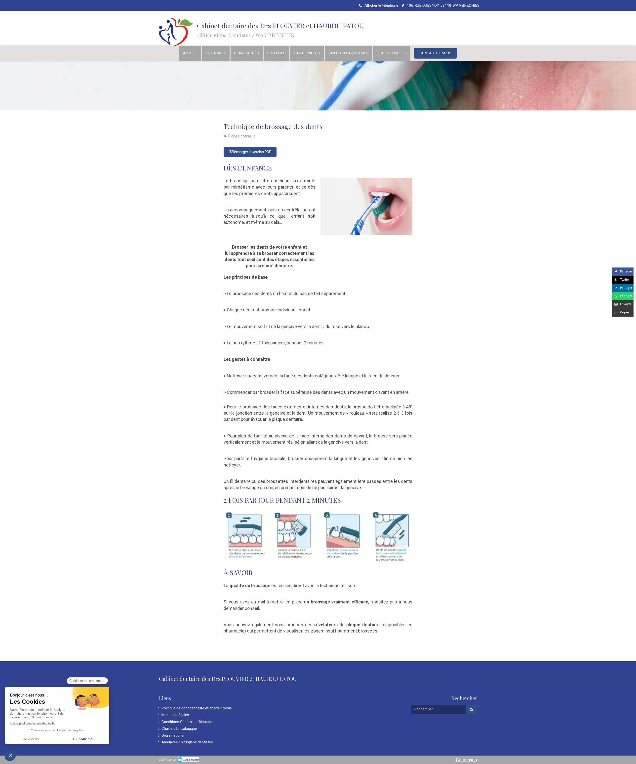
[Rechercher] (471, 709)
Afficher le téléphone (381, 5)
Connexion (466, 759)
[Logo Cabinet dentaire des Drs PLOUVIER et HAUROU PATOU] (179, 45)
